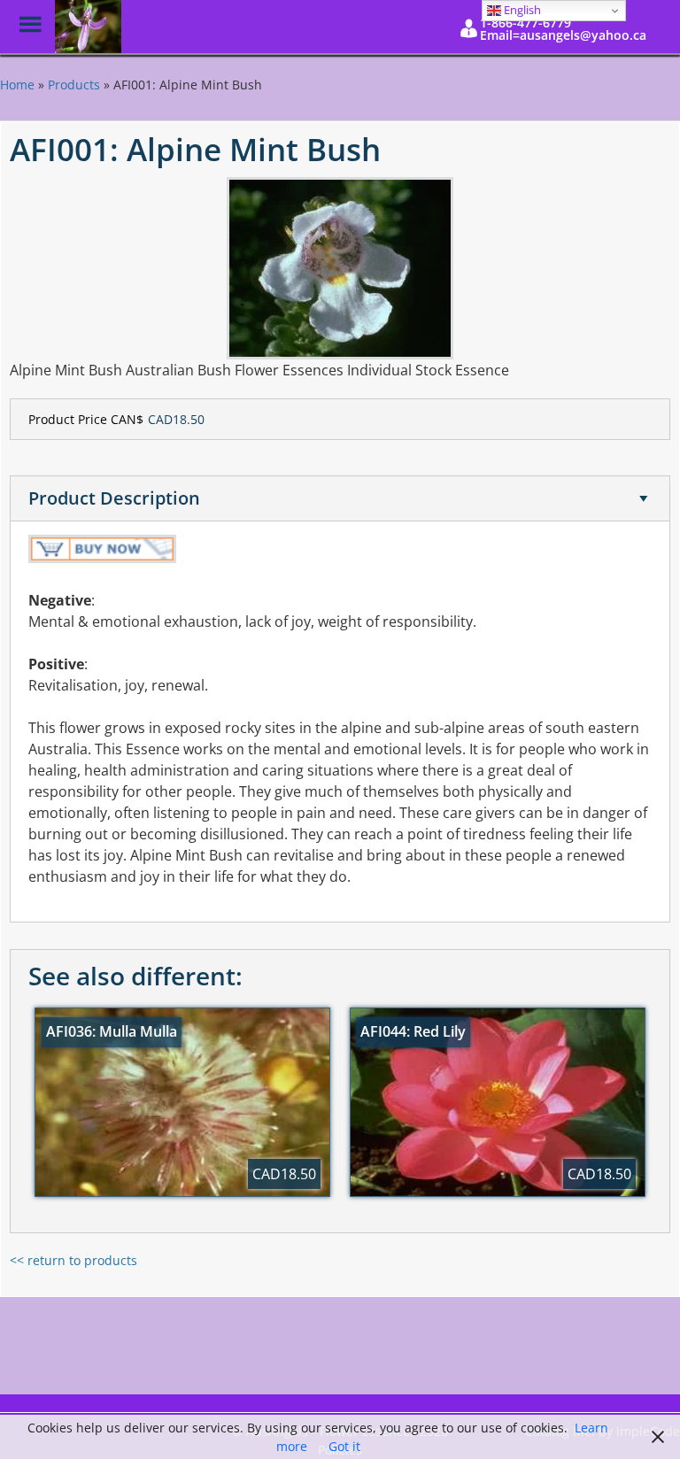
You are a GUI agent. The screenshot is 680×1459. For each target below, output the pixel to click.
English (521, 10)
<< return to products (73, 1260)
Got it (344, 1446)
